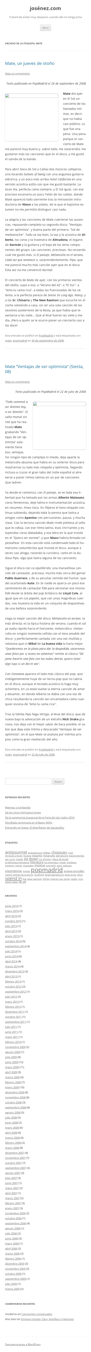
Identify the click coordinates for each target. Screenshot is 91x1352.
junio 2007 (11, 1183)
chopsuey (59, 852)
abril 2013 (11, 976)
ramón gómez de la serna (19, 874)
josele (19, 859)
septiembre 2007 (15, 1168)
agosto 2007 (12, 1173)
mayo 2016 (12, 911)
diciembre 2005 (14, 1264)
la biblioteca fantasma (17, 862)
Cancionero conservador (36, 1314)
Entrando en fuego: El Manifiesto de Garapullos (34, 827)
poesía (26, 871)
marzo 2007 (12, 1198)
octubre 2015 (13, 921)
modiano (72, 862)
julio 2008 (11, 1117)
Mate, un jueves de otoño (29, 63)
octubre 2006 (13, 1218)
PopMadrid (46, 335)
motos (18, 865)
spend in (13, 878)
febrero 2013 (13, 981)
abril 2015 (11, 931)
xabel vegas (11, 881)
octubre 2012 (13, 986)
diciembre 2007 (14, 1153)
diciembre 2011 (14, 1012)
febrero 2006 (13, 1258)
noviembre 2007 (15, 1158)
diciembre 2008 (14, 1092)
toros (46, 879)
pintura (67, 865)
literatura (36, 862)
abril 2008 (11, 1133)
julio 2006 (11, 1233)
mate (8, 340)
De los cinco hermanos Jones (23, 812)
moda (62, 862)
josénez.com (45, 8)
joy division (45, 859)
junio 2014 (11, 956)
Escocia (27, 855)
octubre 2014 (13, 941)
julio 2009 (11, 1057)
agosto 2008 (12, 1112)
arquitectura (35, 852)
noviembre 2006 (15, 1213)
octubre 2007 (13, 1163)
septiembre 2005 (15, 1279)
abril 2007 (11, 1193)
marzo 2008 (12, 1138)
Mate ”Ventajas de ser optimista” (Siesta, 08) (44, 369)
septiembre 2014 (15, 946)
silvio (80, 874)
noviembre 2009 (15, 1047)
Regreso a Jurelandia (17, 807)
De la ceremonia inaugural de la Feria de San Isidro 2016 (39, 817)
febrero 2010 (13, 1042)
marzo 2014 (12, 966)
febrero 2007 (13, 1203)
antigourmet (16, 852)
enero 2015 (12, 936)
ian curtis (10, 859)
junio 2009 (11, 1062)
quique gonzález (74, 871)
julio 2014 (11, 951)
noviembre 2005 (15, 1269)
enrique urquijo (14, 855)
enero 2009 (12, 1087)
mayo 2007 (12, 1188)
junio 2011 (11, 1032)
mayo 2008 (12, 1127)
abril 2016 (11, 916)
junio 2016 (11, 906)
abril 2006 (11, 1248)
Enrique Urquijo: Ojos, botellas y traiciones (47, 1319)
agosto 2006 (12, 1228)
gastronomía (76, 855)
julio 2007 (11, 1178)
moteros (9, 865)
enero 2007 (12, 1208)
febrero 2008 (13, 1143)
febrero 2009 (13, 1082)
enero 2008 (12, 1148)
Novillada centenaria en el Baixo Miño (28, 822)
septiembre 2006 (15, 1223)
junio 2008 (11, 1122)
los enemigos (51, 862)
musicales (28, 865)
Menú (45, 27)
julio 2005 (11, 1284)
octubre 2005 (13, 1274)
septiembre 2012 (15, 991)
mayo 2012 (12, 1002)
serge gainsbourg (54, 874)
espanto (37, 855)
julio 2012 (11, 996)
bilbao (47, 852)
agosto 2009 (12, 1052)
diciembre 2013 (14, 971)
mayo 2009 (12, 1067)
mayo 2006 (12, 1243)
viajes (74, 878)
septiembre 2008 (15, 1107)
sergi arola (70, 874)
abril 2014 (11, 961)
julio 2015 (11, 926)
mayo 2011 (12, 1037)
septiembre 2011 (15, 1022)
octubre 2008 (13, 1102)
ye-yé (22, 882)
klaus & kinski (60, 859)
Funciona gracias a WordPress (23, 1344)
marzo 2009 (12, 1077)
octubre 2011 (13, 1017)
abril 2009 (11, 1072)
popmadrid (20, 340)
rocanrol (39, 874)
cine (70, 852)
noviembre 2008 (15, 1097)
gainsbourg (62, 855)
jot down (31, 858)
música (39, 865)
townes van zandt (60, 879)
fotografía (49, 855)
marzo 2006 (12, 1253)
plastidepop (13, 871)
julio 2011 (11, 1027)
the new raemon (32, 878)
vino (80, 879)
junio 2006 (11, 1238)
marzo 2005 (12, 1289)
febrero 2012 (13, 1007)
